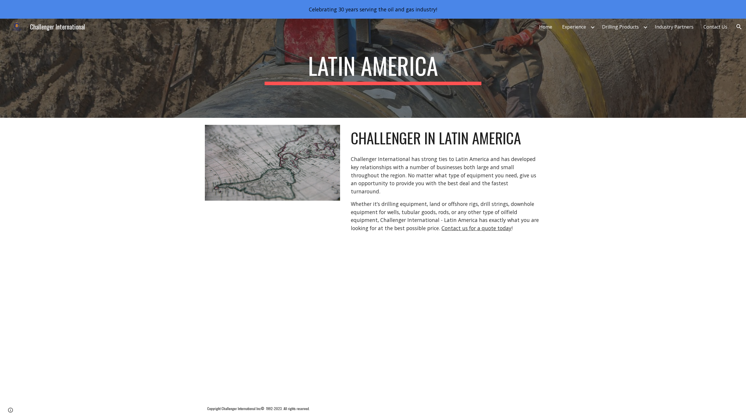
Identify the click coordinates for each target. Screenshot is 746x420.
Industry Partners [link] (674, 27)
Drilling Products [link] (620, 27)
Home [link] (545, 27)
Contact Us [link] (715, 27)
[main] (373, 68)
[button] (739, 27)
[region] (373, 9)
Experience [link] (574, 27)
